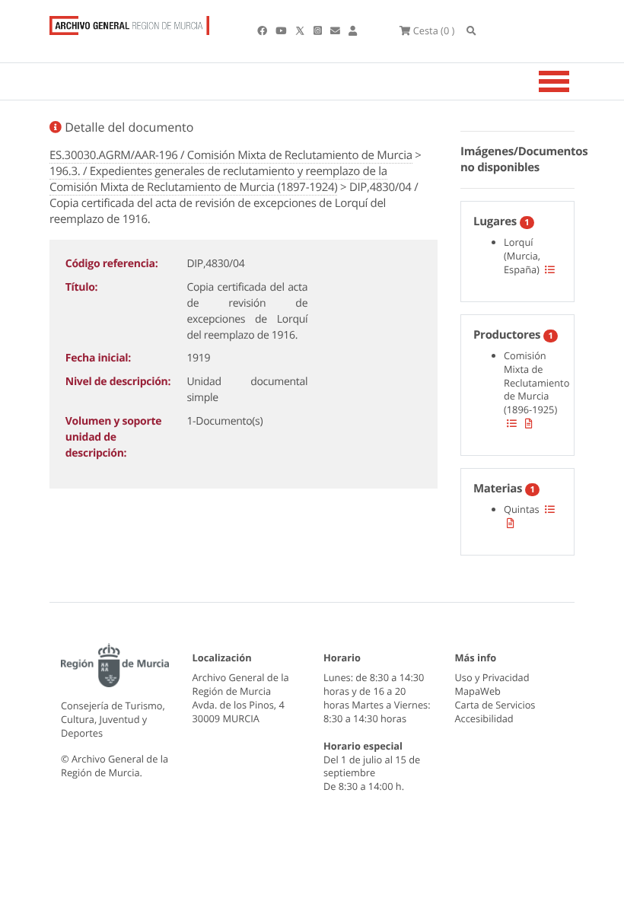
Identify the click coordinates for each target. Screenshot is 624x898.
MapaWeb (478, 691)
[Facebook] (263, 30)
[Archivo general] (129, 22)
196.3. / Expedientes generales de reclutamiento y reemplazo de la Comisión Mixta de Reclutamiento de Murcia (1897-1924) (218, 179)
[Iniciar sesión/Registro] (353, 30)
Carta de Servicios (495, 705)
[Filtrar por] (550, 269)
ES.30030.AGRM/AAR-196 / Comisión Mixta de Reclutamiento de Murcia (230, 155)
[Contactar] (336, 30)
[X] (301, 30)
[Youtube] (281, 30)
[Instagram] (319, 30)
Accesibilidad (484, 718)
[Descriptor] (529, 423)
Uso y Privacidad (492, 677)
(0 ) (433, 30)
